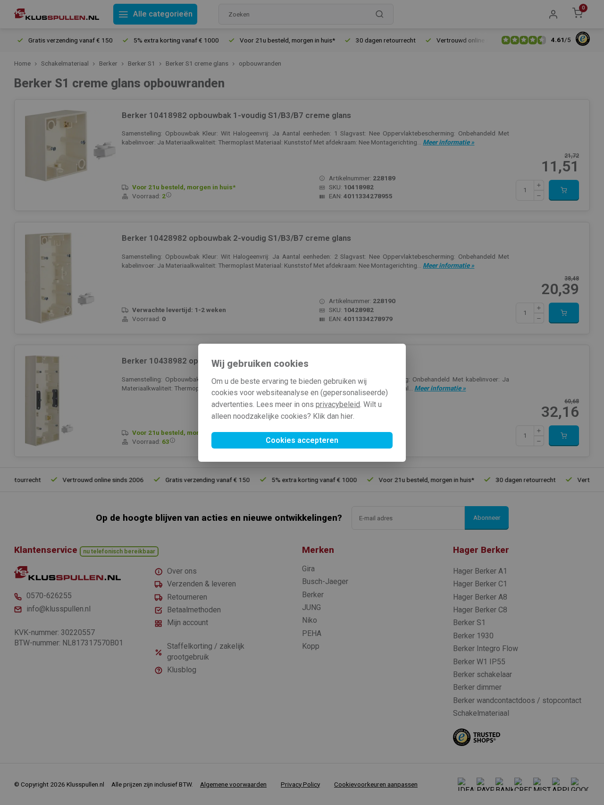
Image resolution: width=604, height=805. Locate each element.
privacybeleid (338, 404)
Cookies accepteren (302, 440)
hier (347, 416)
